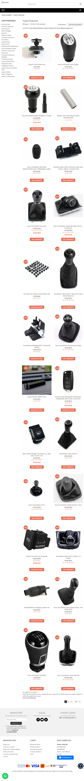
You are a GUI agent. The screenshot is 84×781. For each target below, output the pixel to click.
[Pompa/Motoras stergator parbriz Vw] (37, 591)
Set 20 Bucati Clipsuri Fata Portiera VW (37, 294)
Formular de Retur (35, 752)
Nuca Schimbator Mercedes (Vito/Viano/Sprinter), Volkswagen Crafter (37, 168)
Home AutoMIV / (7, 15)
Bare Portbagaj (6, 31)
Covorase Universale (8, 37)
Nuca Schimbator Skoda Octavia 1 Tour (68, 505)
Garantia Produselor (36, 749)
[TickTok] (46, 719)
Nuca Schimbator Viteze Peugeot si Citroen (36, 116)
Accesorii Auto (6, 24)
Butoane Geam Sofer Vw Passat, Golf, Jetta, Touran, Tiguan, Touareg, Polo (68, 168)
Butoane (4, 33)
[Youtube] (42, 719)
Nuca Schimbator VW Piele (37, 675)
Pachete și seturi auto (8, 51)
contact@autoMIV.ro (69, 718)
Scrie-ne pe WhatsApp (29, 698)
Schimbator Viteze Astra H (68, 454)
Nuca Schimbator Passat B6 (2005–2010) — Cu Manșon (68, 227)
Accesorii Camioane (7, 26)
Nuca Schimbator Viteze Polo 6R (68, 675)
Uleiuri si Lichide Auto (8, 76)
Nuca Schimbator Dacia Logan (68, 64)
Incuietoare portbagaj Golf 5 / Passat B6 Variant (36, 346)
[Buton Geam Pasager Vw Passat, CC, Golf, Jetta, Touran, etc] (37, 434)
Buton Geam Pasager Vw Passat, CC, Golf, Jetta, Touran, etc (37, 455)
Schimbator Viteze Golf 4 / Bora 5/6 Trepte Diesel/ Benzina (68, 295)
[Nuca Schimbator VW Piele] (37, 650)
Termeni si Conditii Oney (10, 754)
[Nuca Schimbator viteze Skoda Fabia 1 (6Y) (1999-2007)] (68, 590)
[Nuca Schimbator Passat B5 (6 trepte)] (68, 328)
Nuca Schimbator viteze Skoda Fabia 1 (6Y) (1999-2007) (68, 608)
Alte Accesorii (6, 29)
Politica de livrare (8, 752)
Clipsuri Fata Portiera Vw (36, 64)
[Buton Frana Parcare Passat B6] (37, 539)
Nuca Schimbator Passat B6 (36, 226)
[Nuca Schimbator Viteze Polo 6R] (68, 650)
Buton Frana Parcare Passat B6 (36, 556)
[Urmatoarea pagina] (79, 701)
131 (76, 702)
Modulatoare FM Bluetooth (10, 46)
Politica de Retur (35, 747)
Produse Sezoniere (7, 59)
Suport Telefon (6, 72)
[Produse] (3, 10)
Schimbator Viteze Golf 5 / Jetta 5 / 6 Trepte (68, 557)
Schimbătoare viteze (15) (42, 28)
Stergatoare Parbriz (7, 66)
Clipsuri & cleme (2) (56, 28)
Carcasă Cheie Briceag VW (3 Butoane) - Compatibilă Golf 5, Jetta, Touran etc (68, 398)
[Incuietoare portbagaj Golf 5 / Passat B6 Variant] (37, 328)
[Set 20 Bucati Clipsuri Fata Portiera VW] (37, 269)
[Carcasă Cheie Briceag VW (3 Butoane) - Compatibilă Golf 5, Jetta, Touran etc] (68, 380)
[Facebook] (38, 719)
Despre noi (6, 744)
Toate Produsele (18, 15)
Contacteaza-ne (67, 757)
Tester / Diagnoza (7, 74)
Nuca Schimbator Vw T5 (37, 505)
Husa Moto (5, 40)
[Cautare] (80, 4)
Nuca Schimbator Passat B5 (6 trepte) (68, 345)
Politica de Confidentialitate (12, 731)
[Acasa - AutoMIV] (12, 4)
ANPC (31, 754)
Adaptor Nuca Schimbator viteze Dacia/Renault (68, 117)
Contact (5, 756)
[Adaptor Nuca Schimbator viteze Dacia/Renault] (68, 99)
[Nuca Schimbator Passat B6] (37, 205)
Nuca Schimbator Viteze (9, 48)
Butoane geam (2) (67, 28)
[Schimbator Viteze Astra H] (68, 434)
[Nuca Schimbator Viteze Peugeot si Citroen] (37, 99)
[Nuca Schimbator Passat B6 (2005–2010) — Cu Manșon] (68, 205)
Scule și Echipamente (8, 61)
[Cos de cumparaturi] (80, 10)
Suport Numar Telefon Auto (36, 397)
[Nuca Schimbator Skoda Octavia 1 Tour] (68, 488)
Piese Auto (5, 53)
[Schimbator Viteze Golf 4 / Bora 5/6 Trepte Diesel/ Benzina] (68, 269)
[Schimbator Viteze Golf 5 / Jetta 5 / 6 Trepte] (68, 539)
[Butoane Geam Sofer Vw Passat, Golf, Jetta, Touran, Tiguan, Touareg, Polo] (68, 150)
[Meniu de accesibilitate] (80, 766)
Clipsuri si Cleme (6, 35)
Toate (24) (32, 28)
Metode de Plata (35, 744)
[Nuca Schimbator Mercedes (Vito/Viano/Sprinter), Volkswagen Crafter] (37, 150)
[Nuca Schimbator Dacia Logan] (68, 47)
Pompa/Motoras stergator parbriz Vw (36, 607)
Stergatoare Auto (7, 63)
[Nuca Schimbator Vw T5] (37, 488)
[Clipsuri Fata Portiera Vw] (37, 47)
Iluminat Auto (6, 42)
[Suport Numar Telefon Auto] (37, 380)
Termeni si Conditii (8, 747)
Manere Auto (6, 44)
